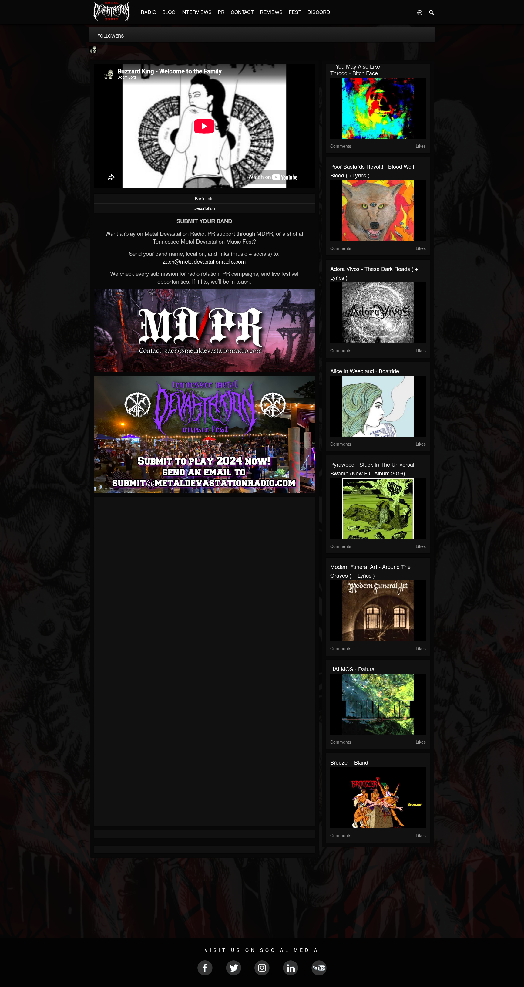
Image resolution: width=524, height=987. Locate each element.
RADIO (148, 11)
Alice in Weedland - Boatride (364, 371)
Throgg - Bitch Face (354, 73)
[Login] (420, 12)
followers (110, 36)
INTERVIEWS (196, 11)
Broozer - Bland (349, 762)
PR (221, 11)
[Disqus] (204, 583)
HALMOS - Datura (352, 669)
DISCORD (318, 11)
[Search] (432, 12)
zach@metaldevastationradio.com (204, 261)
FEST (295, 11)
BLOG (168, 11)
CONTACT (242, 11)
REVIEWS (271, 11)
